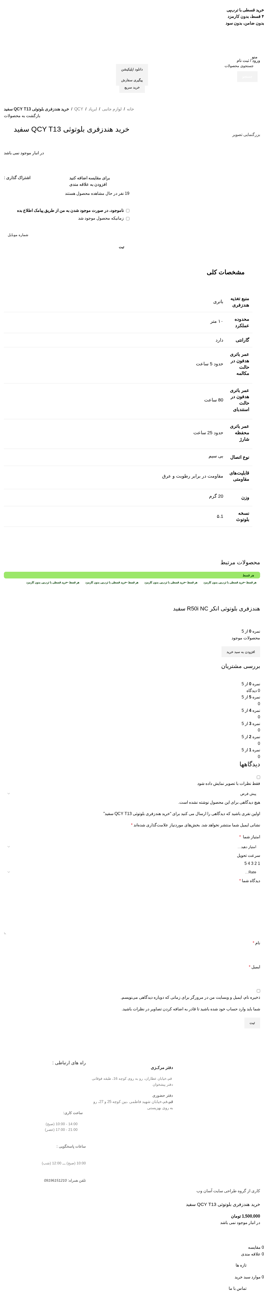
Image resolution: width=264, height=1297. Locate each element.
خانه (130, 109)
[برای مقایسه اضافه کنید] (253, 598)
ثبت (121, 247)
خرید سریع (132, 87)
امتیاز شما (249, 837)
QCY (78, 109)
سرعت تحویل (248, 855)
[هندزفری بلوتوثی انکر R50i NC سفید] (216, 588)
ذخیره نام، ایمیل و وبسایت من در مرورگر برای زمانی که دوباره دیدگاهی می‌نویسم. (190, 997)
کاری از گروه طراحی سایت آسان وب (228, 1191)
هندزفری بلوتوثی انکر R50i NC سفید (216, 608)
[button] (240, 651)
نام (256, 943)
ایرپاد (92, 109)
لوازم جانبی (112, 109)
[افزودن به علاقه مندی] (225, 598)
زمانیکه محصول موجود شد (101, 218)
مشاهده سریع (239, 598)
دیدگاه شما (249, 881)
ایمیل (254, 967)
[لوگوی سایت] (240, 45)
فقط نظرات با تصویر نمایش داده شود (228, 783)
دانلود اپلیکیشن (132, 69)
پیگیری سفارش (132, 80)
